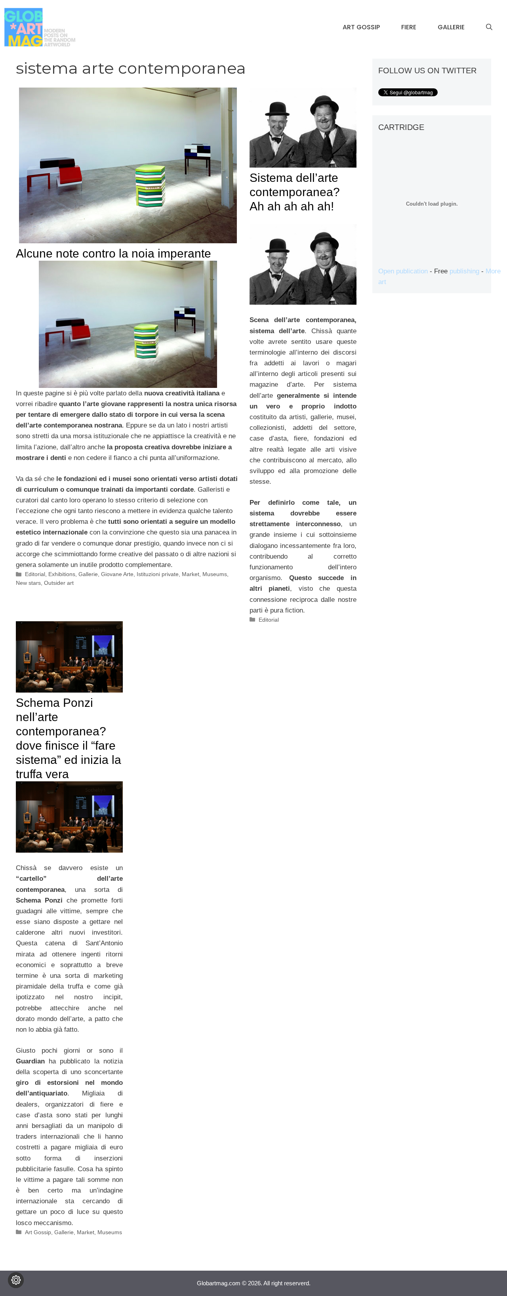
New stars (28, 583)
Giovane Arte (117, 574)
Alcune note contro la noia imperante (113, 253)
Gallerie (451, 27)
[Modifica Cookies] (16, 1280)
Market (190, 574)
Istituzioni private (158, 574)
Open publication (403, 271)
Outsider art (59, 583)
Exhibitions (61, 574)
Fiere (408, 27)
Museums (214, 574)
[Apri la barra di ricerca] (489, 27)
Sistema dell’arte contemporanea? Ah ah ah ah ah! (295, 192)
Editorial (35, 574)
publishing (464, 271)
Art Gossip (361, 27)
